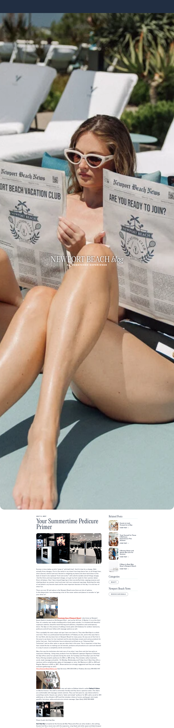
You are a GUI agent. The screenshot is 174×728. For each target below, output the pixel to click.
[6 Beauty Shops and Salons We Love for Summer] (123, 554)
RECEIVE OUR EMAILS (118, 594)
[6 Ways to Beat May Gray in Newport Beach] (123, 566)
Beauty (113, 582)
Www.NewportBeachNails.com (46, 669)
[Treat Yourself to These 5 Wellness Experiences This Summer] (123, 539)
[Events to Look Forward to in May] (123, 525)
